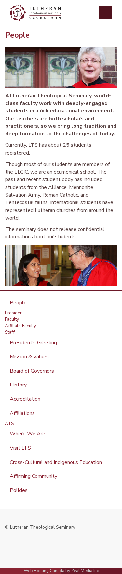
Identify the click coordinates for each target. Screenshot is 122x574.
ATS (9, 423)
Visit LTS (20, 448)
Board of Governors (32, 370)
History (18, 384)
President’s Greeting (33, 342)
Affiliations (22, 413)
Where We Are (27, 433)
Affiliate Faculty (20, 326)
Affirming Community (33, 476)
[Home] (35, 11)
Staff (10, 332)
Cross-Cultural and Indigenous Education (56, 462)
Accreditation (25, 399)
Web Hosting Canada (44, 571)
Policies (19, 490)
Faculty (12, 319)
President (14, 313)
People (18, 302)
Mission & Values (29, 356)
